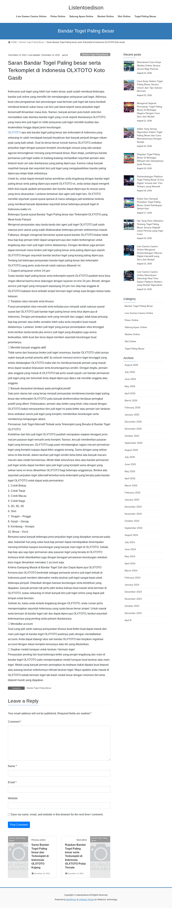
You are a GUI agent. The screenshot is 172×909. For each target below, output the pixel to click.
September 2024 (133, 528)
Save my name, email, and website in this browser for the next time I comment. (57, 814)
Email (12, 782)
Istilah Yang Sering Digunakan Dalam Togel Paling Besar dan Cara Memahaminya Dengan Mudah (149, 135)
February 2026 (132, 407)
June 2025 (130, 464)
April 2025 (130, 478)
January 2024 (132, 584)
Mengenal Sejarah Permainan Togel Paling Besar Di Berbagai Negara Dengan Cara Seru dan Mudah (149, 110)
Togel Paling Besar (134, 348)
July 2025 (130, 457)
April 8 (128, 620)
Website (13, 798)
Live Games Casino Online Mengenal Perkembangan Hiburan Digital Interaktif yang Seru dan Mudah (149, 253)
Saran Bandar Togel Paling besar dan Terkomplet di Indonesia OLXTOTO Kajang (40, 856)
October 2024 (132, 521)
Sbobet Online (132, 334)
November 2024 (133, 513)
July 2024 (130, 542)
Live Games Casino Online (139, 313)
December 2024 (133, 506)
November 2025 (133, 428)
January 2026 (132, 414)
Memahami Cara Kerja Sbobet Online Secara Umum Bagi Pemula (149, 65)
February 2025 (132, 492)
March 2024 (131, 570)
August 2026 (131, 365)
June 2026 (130, 379)
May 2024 (130, 556)
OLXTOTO (14, 132)
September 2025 (133, 443)
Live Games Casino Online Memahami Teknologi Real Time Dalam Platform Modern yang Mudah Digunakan (149, 278)
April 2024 (130, 563)
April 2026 (130, 393)
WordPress (71, 899)
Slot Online (130, 341)
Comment (14, 721)
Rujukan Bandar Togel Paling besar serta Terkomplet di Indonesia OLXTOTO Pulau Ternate (75, 856)
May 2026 (130, 386)
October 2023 (132, 606)
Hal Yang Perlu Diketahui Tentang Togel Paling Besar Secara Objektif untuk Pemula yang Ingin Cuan (150, 227)
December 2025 (133, 421)
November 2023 (133, 598)
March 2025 (131, 485)
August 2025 (131, 450)
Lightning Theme (86, 899)
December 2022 (133, 613)
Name (12, 766)
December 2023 (133, 591)
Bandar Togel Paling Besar (95, 54)
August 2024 (131, 535)
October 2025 (132, 435)
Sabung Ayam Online (136, 327)
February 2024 (132, 577)
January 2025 (132, 499)
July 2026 (130, 372)
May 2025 (130, 471)
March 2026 (131, 400)
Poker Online (131, 320)
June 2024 (130, 549)
